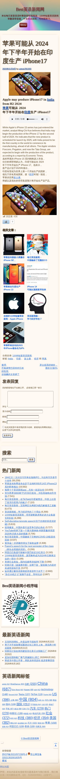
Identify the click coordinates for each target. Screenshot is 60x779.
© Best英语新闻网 (30, 738)
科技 (25, 718)
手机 (10, 709)
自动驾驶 (22, 723)
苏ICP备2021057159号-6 (14, 754)
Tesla (24, 694)
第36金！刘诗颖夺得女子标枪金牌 (22, 543)
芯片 (32, 723)
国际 (23, 704)
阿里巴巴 (16, 726)
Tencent (13, 694)
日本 (25, 709)
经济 (31, 174)
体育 (41, 700)
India (50, 99)
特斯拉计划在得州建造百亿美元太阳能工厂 (26, 651)
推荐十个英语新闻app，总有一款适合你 (24, 490)
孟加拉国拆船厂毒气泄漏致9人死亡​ (22, 657)
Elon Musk (17, 690)
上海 (14, 700)
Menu (23, 25)
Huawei (28, 690)
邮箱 (4, 416)
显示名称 (6, 411)
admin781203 (25, 69)
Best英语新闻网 (30, 9)
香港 (30, 726)
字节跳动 (36, 705)
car (31, 683)
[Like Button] (6, 222)
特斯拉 (16, 713)
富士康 (17, 177)
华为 (48, 700)
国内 (11, 704)
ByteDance (17, 684)
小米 (44, 705)
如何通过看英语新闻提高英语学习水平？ (25, 571)
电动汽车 (39, 713)
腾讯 (13, 723)
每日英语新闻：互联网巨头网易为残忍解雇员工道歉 (30, 505)
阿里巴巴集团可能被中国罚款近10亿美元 (25, 552)
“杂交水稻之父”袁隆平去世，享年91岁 (23, 574)
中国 (28, 699)
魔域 (4, 760)
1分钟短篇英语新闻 (22, 355)
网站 (4, 422)
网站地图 (4, 766)
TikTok (37, 694)
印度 (27, 112)
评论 (5, 406)
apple (6, 684)
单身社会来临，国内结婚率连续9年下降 (24, 562)
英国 (41, 723)
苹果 (6, 108)
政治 (18, 709)
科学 (13, 718)
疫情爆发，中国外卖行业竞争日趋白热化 (25, 527)
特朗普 (27, 714)
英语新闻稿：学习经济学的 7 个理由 (23, 512)
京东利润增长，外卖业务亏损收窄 (21, 642)
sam (37, 690)
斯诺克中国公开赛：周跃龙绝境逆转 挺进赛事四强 (29, 660)
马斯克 (40, 726)
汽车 (37, 708)
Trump (47, 695)
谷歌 (5, 726)
